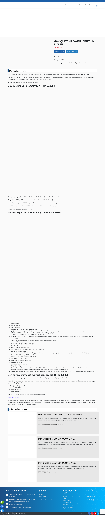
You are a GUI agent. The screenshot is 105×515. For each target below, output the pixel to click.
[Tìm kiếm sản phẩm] (96, 5)
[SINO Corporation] (16, 5)
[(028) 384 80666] (2, 502)
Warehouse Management (45, 500)
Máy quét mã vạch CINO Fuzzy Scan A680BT (60, 415)
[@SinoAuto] (2, 510)
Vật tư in (65, 506)
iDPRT (62, 60)
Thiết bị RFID (66, 504)
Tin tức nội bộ (90, 500)
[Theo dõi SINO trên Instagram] (92, 513)
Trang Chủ (48, 5)
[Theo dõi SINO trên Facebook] (89, 513)
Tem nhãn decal (91, 496)
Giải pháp (78, 5)
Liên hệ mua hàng (72, 51)
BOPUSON (46, 447)
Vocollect (41, 494)
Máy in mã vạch (67, 500)
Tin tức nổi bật (90, 494)
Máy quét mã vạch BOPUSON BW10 (56, 439)
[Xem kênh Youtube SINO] (95, 513)
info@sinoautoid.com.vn (15, 504)
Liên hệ (90, 5)
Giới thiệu (56, 5)
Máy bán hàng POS (68, 508)
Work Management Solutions (46, 498)
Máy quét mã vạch (69, 63)
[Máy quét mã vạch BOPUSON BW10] (22, 447)
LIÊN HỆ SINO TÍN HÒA (13, 397)
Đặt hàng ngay (60, 51)
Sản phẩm (64, 5)
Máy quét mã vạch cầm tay (81, 63)
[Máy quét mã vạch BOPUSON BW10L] (22, 471)
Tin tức (84, 5)
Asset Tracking (42, 496)
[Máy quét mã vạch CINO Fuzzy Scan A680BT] (22, 423)
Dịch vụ (71, 5)
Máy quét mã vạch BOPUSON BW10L (57, 463)
